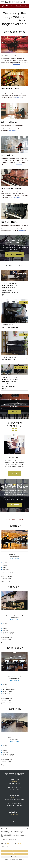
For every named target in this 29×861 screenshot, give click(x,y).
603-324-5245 (14, 798)
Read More (14, 473)
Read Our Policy (14, 505)
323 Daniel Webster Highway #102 (14, 799)
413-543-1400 (14, 814)
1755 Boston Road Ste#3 (14, 816)
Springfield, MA (14, 812)
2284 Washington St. (14, 783)
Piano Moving (14, 458)
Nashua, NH (14, 796)
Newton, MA (14, 779)
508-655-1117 (14, 781)
